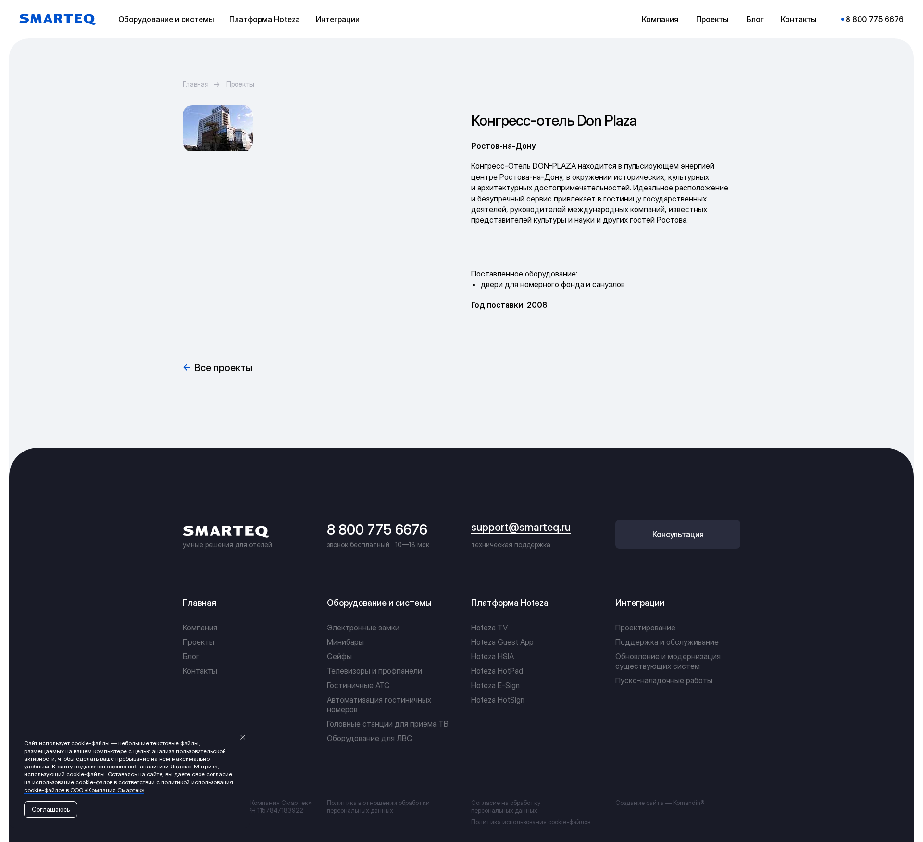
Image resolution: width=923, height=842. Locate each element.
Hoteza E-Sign (495, 685)
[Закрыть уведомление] (243, 737)
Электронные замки (363, 627)
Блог (191, 656)
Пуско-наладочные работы (663, 680)
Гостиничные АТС (358, 685)
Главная (196, 84)
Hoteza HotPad (497, 671)
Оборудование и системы (379, 603)
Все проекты (223, 368)
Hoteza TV (489, 627)
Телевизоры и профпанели (374, 671)
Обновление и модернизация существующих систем (668, 661)
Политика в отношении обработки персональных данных (378, 806)
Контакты (200, 671)
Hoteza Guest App (502, 642)
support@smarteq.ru (521, 527)
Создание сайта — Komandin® (659, 802)
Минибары (345, 642)
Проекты (240, 84)
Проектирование (645, 627)
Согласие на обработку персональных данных (506, 806)
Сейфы (339, 656)
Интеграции (639, 603)
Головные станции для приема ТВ (388, 724)
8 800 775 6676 (377, 529)
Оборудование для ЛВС (369, 738)
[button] (168, 19)
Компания (200, 627)
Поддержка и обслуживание (667, 642)
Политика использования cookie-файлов (530, 822)
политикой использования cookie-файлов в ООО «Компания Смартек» (128, 786)
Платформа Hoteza (510, 603)
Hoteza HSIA (492, 656)
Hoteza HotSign (497, 699)
